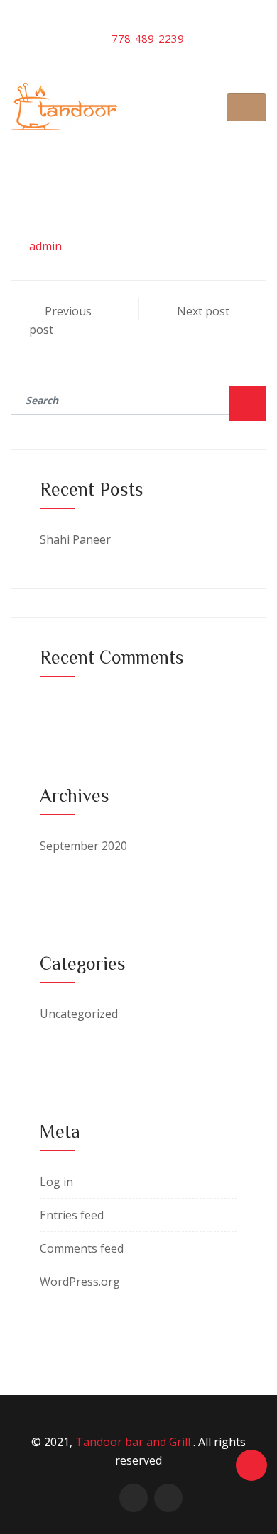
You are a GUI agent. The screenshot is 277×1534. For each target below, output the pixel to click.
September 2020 (83, 845)
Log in (56, 1181)
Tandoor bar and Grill (134, 1442)
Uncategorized (79, 1013)
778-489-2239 (148, 38)
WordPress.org (80, 1281)
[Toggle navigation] (246, 107)
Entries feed (72, 1215)
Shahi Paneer (75, 539)
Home (76, 151)
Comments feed (82, 1248)
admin (45, 246)
